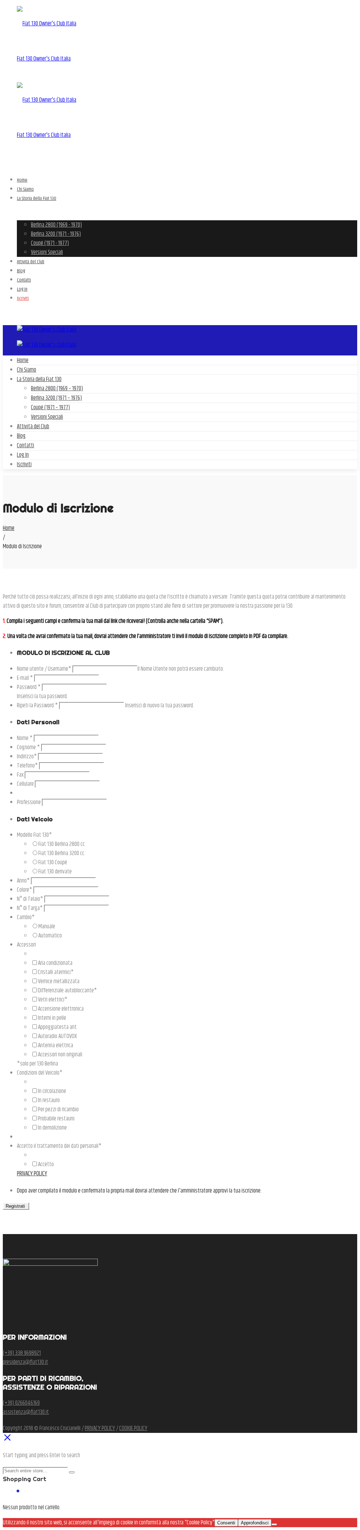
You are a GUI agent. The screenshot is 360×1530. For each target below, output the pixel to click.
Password (29, 687)
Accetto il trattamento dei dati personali (59, 1146)
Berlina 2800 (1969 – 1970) (57, 388)
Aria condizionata (55, 963)
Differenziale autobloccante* (67, 990)
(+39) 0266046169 (21, 1403)
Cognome (28, 747)
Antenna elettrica (55, 1045)
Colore (24, 889)
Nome (25, 738)
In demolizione (52, 1127)
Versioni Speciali (47, 417)
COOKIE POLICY (133, 1428)
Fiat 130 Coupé (52, 862)
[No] (274, 1524)
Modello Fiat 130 (34, 835)
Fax (20, 774)
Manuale (46, 926)
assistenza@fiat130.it (26, 1412)
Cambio (26, 917)
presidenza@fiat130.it (25, 1362)
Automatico (50, 935)
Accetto (46, 1164)
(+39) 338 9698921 (22, 1353)
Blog (21, 436)
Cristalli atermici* (56, 972)
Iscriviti (24, 464)
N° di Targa (30, 908)
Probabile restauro (56, 1118)
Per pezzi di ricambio (58, 1109)
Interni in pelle (52, 1018)
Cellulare (25, 784)
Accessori (26, 944)
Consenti (226, 1522)
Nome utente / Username (44, 669)
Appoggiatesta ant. (58, 1027)
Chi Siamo (26, 369)
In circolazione (52, 1091)
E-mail (25, 678)
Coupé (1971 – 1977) (50, 407)
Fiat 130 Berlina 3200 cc (61, 853)
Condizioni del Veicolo (40, 1072)
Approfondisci (255, 1522)
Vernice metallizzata (58, 981)
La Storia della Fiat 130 (39, 379)
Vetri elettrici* (53, 999)
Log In (23, 455)
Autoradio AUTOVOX (57, 1036)
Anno (23, 880)
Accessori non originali (60, 1054)
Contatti (25, 445)
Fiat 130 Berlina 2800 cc (61, 844)
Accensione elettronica (61, 1008)
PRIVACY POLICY (32, 1173)
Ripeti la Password (37, 705)
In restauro (49, 1100)
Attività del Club (33, 426)
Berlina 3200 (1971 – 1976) (56, 398)
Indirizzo (27, 756)
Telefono (27, 765)
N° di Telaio (30, 899)
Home (22, 360)
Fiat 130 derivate (55, 871)
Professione (29, 802)
